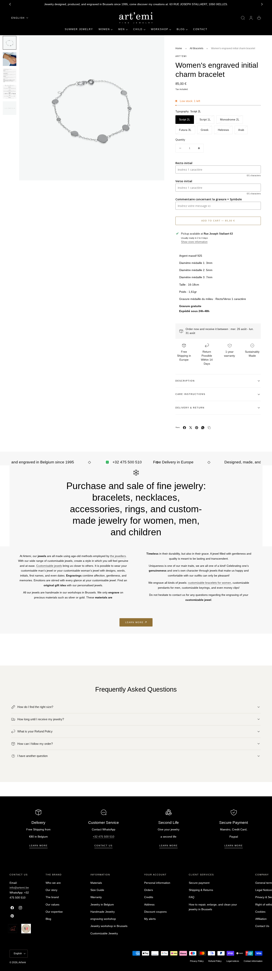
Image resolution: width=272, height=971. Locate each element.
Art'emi (22, 962)
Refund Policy (215, 961)
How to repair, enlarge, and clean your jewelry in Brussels (213, 907)
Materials (96, 882)
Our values (52, 904)
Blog (48, 918)
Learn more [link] (134, 622)
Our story (51, 890)
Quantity (180, 139)
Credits (148, 897)
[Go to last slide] (10, 4)
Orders (148, 890)
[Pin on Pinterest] (197, 428)
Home (178, 48)
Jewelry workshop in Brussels (108, 926)
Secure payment (199, 882)
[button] (243, 18)
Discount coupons (155, 911)
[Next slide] (262, 4)
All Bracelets (196, 48)
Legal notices (232, 961)
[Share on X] (191, 428)
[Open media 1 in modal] (157, 42)
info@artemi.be (19, 887)
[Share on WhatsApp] (203, 428)
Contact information (253, 961)
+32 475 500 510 (103, 836)
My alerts (150, 918)
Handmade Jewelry (102, 911)
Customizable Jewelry (104, 933)
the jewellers (118, 556)
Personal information (157, 882)
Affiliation (261, 918)
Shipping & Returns (201, 890)
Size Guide (97, 890)
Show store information (194, 241)
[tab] (9, 43)
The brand (52, 897)
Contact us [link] (103, 845)
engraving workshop (103, 918)
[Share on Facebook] (184, 428)
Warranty (96, 897)
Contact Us (262, 926)
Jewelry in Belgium (102, 904)
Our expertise (54, 911)
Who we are (53, 882)
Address (149, 904)
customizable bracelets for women (209, 582)
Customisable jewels (49, 565)
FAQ (191, 897)
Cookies (260, 911)
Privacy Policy (197, 961)
